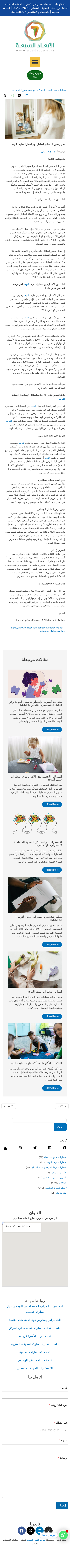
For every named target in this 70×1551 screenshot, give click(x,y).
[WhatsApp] (12, 95)
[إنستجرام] (20, 1149)
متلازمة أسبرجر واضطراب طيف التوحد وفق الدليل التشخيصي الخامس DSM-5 (35, 703)
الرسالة (63, 1457)
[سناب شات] (5, 1149)
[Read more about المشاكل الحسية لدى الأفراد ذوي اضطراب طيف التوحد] (35, 754)
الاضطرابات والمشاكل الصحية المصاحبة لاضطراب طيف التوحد (38, 843)
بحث (60, 1127)
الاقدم (62, 1106)
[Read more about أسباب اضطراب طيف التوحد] (35, 969)
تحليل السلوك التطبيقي (56, 1187)
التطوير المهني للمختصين (55, 1177)
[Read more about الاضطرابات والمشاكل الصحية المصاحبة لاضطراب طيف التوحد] (35, 824)
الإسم (64, 1387)
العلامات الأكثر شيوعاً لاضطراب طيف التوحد (35, 1063)
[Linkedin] (26, 95)
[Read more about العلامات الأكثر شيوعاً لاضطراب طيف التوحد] (35, 1041)
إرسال (62, 1505)
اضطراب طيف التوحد (56, 90)
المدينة (63, 1440)
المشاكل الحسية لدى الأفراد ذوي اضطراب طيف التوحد (36, 778)
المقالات (41, 90)
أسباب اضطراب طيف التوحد (45, 991)
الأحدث (8, 1106)
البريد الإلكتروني (58, 1405)
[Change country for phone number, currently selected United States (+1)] (64, 1430)
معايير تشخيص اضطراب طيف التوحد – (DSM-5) (38, 918)
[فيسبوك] (65, 1149)
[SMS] (19, 95)
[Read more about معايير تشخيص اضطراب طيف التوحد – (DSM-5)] (35, 894)
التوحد (26, 284)
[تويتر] (35, 1149)
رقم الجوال (61, 1422)
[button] (35, 62)
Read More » (52, 729)
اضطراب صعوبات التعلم (55, 1157)
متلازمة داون (61, 1192)
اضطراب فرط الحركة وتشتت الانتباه (49, 1167)
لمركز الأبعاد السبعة (36, 1540)
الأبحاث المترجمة (58, 1172)
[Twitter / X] (5, 95)
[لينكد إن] (50, 1149)
